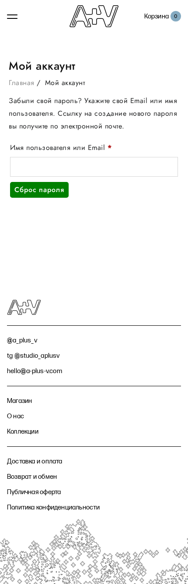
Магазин (19, 401)
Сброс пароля (39, 190)
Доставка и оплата (35, 461)
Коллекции (22, 431)
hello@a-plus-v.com (34, 371)
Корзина (156, 16)
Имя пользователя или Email (82, 147)
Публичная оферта (34, 492)
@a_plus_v (22, 340)
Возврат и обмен (32, 477)
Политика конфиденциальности (53, 507)
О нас (15, 416)
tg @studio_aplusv (33, 356)
